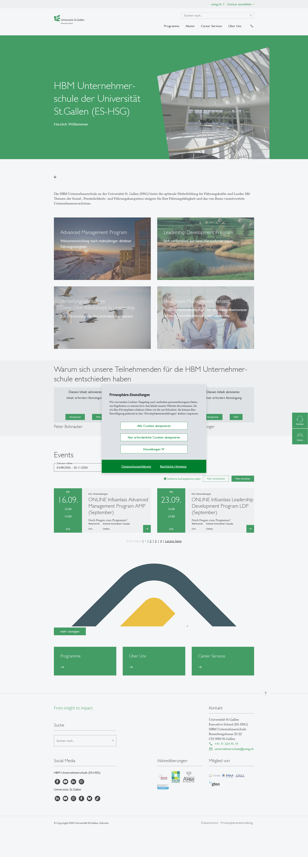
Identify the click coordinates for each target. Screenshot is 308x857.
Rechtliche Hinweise (173, 466)
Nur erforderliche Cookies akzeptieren (154, 437)
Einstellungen (152, 449)
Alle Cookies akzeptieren (154, 426)
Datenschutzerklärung (136, 466)
